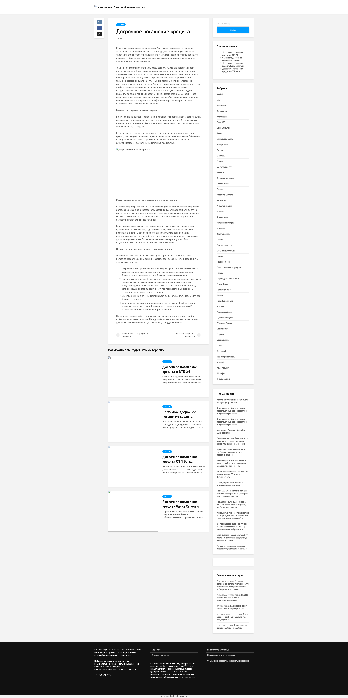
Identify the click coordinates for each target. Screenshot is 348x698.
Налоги (220, 256)
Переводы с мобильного (228, 279)
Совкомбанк (222, 329)
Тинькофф (221, 351)
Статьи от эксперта (160, 655)
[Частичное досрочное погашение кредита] (133, 421)
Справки (220, 334)
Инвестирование (224, 206)
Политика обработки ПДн (218, 650)
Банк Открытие (223, 128)
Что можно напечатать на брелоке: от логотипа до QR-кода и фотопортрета (232, 474)
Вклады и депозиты (225, 178)
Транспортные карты (226, 357)
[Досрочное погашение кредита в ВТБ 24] (133, 376)
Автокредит (222, 111)
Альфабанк (222, 117)
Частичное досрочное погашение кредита (179, 414)
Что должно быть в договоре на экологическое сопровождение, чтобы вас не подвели (231, 504)
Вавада (153, 663)
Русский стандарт (225, 318)
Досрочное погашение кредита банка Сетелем (180, 504)
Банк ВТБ (167, 362)
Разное (220, 295)
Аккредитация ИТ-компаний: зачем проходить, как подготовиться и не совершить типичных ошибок (233, 515)
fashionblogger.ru (178, 696)
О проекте (156, 650)
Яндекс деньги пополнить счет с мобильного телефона (232, 597)
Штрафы (221, 373)
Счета (219, 345)
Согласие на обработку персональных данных (228, 661)
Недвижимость (224, 262)
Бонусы (220, 161)
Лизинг (220, 239)
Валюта (220, 172)
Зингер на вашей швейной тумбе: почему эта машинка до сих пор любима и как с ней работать (232, 526)
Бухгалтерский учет (225, 167)
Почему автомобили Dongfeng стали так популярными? (233, 617)
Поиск (233, 30)
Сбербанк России (224, 323)
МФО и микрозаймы (226, 251)
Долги (220, 189)
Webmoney (222, 105)
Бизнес (220, 150)
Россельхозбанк (224, 312)
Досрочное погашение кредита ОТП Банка (179, 459)
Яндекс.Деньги (223, 379)
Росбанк (220, 306)
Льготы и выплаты (225, 245)
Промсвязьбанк (224, 290)
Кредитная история (225, 223)
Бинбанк (220, 156)
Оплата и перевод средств (229, 267)
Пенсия (220, 273)
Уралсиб (220, 362)
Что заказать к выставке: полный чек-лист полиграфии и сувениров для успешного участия (232, 493)
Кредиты (121, 24)
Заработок (221, 200)
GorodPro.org (100, 650)
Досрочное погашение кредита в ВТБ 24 (179, 369)
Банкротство (222, 145)
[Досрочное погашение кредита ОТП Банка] (133, 466)
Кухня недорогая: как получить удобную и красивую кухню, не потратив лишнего (231, 452)
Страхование (223, 340)
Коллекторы (222, 217)
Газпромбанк (223, 184)
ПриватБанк (222, 284)
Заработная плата (225, 195)
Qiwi (218, 100)
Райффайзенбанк (225, 301)
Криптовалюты (223, 234)
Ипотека (220, 211)
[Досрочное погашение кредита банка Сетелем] (133, 511)
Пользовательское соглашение (221, 655)
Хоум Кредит (223, 368)
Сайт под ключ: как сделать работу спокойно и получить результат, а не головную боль (232, 538)
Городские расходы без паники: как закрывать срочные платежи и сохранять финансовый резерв (232, 441)
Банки (219, 133)
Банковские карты (225, 139)
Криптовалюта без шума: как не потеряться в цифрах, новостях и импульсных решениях (232, 411)
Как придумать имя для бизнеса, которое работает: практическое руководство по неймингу (231, 463)
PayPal (220, 94)
